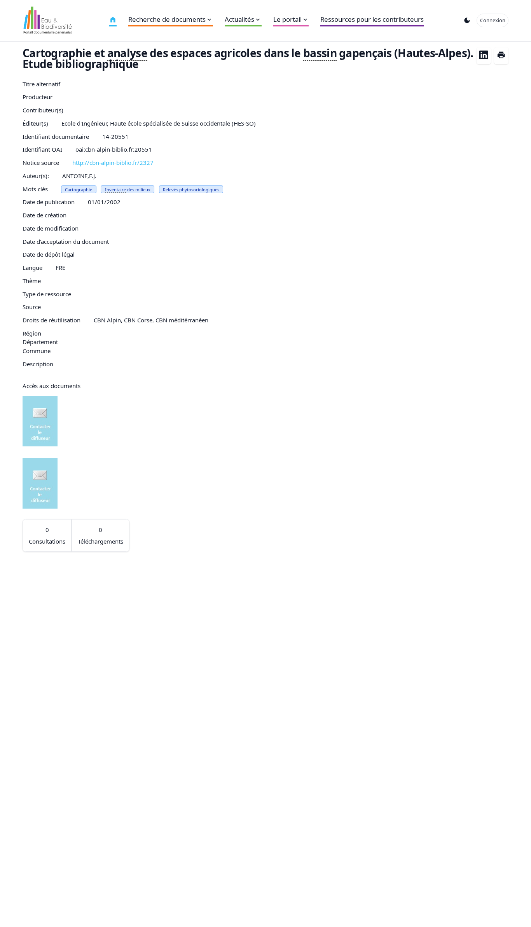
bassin (320, 52)
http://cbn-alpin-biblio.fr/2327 (113, 162)
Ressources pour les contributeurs (372, 19)
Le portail (287, 19)
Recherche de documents (167, 19)
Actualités (239, 19)
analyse (127, 52)
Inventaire (115, 189)
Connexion (492, 20)
